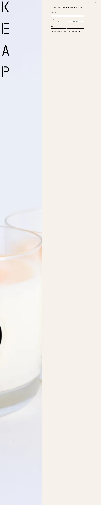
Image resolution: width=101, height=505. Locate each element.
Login (96, 2)
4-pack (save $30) (59, 23)
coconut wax (58, 7)
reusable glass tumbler (72, 7)
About (93, 2)
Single (59, 21)
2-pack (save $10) (75, 21)
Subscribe (88, 2)
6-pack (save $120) (75, 23)
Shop (85, 2)
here (79, 31)
